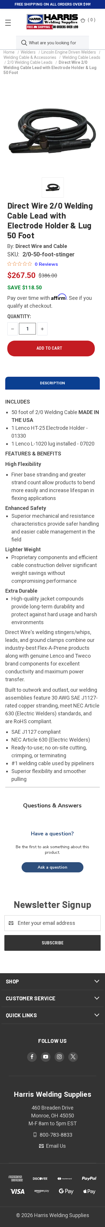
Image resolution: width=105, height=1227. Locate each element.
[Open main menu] (8, 22)
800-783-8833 (55, 1134)
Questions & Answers (52, 805)
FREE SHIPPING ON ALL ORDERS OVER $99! (53, 4)
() (91, 19)
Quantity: (19, 316)
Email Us (55, 1146)
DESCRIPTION (52, 383)
